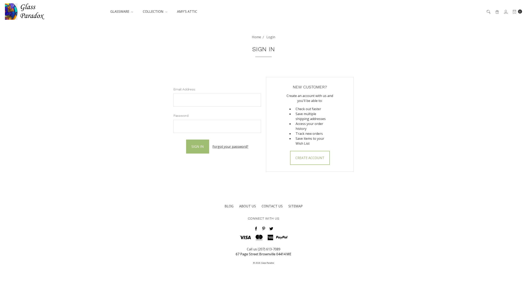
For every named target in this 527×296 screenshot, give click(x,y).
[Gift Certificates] (497, 11)
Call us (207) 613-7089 (263, 249)
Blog (229, 206)
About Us (247, 206)
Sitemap (295, 206)
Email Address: (184, 89)
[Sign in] (505, 11)
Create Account (309, 158)
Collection (153, 11)
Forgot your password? (230, 146)
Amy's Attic (187, 11)
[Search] (488, 11)
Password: (181, 116)
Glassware (120, 11)
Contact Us (272, 206)
